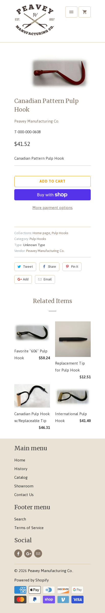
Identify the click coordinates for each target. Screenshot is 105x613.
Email (48, 279)
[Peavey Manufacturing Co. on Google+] (28, 553)
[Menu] (71, 12)
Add (26, 279)
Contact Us (24, 494)
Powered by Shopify (31, 580)
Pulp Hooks (60, 233)
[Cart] (84, 12)
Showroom (23, 486)
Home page (41, 233)
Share (52, 266)
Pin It (74, 266)
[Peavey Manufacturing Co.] (34, 23)
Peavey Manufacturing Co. (36, 121)
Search (20, 519)
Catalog (21, 477)
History (20, 469)
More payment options (52, 207)
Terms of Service (29, 528)
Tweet (28, 266)
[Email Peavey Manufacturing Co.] (38, 553)
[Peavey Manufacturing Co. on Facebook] (18, 553)
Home (19, 460)
